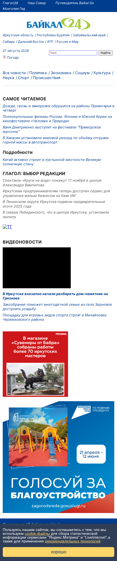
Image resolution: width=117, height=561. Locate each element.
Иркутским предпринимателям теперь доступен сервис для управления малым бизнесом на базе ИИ (56, 193)
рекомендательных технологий (72, 541)
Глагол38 (10, 3)
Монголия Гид (14, 9)
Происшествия (46, 77)
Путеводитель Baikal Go (75, 3)
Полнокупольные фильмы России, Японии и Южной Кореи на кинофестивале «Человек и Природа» (57, 118)
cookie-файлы (37, 533)
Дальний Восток (31, 42)
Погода (12, 57)
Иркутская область (18, 35)
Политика (38, 72)
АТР (50, 42)
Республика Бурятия (53, 35)
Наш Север (37, 3)
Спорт (23, 77)
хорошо (58, 552)
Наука (8, 77)
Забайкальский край (89, 35)
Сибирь (9, 42)
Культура (102, 72)
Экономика (61, 72)
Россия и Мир (68, 42)
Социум (82, 72)
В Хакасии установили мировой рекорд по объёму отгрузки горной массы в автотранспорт (56, 140)
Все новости (14, 72)
